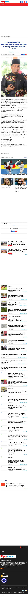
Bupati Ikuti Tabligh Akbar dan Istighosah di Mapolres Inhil (15, 319)
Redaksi (2, 568)
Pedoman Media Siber (11, 587)
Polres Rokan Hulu (22, 357)
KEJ (3, 588)
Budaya (25, 454)
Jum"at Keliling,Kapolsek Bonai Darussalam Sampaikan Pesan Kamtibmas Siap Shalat (15, 429)
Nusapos (23, 587)
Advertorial (24, 299)
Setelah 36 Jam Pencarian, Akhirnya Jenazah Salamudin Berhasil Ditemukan (17, 407)
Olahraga (24, 291)
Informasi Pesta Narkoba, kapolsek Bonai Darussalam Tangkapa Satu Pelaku (16, 334)
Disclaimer (18, 587)
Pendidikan (24, 417)
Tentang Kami (3, 587)
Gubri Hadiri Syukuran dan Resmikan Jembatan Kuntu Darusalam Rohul (17, 468)
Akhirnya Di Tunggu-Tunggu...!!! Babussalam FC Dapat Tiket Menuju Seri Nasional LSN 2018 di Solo (16, 375)
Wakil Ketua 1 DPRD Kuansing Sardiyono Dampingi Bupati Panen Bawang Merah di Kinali (16, 348)
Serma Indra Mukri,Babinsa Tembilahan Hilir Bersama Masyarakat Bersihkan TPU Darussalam (17, 310)
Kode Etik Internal (8, 588)
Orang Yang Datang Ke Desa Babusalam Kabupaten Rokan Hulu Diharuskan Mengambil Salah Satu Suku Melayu (16, 451)
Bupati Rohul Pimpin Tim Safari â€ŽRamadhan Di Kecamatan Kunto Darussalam (16, 296)
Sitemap (25, 590)
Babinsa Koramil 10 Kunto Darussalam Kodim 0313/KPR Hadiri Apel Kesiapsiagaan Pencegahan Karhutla (17, 250)
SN (3, 4)
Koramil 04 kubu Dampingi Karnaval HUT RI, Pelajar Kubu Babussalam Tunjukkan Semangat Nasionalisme (16, 243)
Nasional (25, 410)
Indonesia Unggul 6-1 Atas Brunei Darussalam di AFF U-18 (16, 289)
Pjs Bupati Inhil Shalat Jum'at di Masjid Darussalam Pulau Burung (17, 391)
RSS (26, 590)
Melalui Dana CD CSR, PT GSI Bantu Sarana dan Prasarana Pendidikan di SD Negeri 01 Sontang (17, 415)
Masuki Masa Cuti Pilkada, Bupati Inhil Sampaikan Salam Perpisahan (17, 422)
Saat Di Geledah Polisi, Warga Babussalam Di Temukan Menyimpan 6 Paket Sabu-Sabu (17, 383)
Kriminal (25, 337)
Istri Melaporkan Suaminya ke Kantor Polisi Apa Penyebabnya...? (17, 443)
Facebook (22, 590)
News (26, 247)
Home (2, 36)
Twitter (23, 590)
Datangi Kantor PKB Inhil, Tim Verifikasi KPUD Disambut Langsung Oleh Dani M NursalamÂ (17, 436)
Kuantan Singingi (7, 36)
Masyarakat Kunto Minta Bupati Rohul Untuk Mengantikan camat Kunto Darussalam (17, 327)
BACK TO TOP (24, 547)
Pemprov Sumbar (23, 305)
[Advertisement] (14, 21)
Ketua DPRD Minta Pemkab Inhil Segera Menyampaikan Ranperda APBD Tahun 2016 (16, 461)
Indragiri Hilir (23, 313)
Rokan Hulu (24, 329)
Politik (25, 439)
